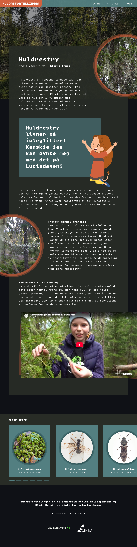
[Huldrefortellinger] (21, 3)
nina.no (79, 513)
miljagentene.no (61, 513)
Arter (97, 4)
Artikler (113, 4)
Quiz (129, 4)
